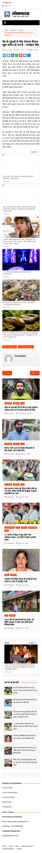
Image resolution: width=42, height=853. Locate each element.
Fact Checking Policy (10, 792)
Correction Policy (8, 797)
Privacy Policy (7, 788)
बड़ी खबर (30, 50)
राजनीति (36, 50)
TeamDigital (8, 50)
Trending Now (7, 2)
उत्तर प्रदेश (8, 403)
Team (17, 846)
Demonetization (10, 347)
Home (4, 846)
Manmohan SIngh (26, 347)
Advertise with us (27, 846)
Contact (19, 849)
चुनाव (18, 527)
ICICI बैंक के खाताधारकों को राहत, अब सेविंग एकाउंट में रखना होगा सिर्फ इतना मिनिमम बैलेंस (19, 622)
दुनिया (7, 575)
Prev (8, 373)
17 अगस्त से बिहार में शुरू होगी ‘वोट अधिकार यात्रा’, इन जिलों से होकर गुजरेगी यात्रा (20, 537)
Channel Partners (8, 849)
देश (6, 615)
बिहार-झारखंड (32, 527)
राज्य (22, 403)
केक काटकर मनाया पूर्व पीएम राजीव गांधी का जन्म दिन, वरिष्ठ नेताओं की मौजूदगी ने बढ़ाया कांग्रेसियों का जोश (20, 491)
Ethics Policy (7, 802)
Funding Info (6, 807)
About (11, 846)
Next (33, 373)
